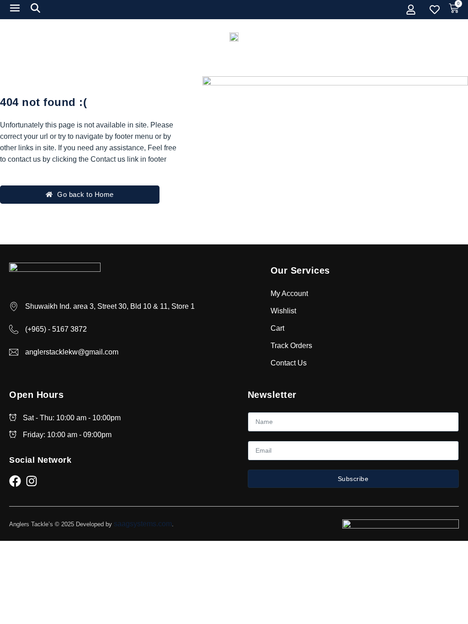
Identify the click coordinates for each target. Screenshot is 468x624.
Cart (277, 328)
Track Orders (291, 345)
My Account (289, 293)
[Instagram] (31, 481)
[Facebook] (15, 481)
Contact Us (289, 363)
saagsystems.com (143, 524)
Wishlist (283, 311)
